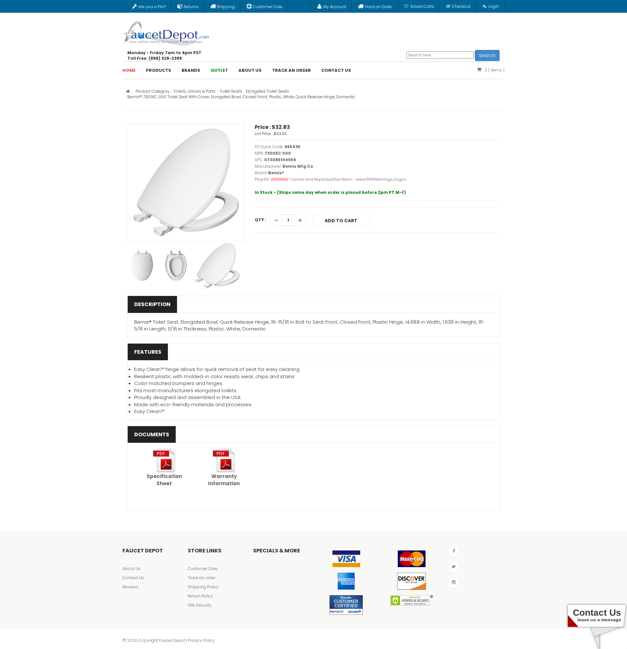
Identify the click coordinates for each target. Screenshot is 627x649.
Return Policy (200, 596)
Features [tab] (147, 352)
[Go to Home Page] (128, 91)
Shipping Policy (203, 587)
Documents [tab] (151, 434)
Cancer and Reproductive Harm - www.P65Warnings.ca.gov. (348, 179)
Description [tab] (152, 304)
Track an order (202, 577)
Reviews (130, 587)
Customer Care (202, 568)
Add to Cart (341, 220)
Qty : (260, 220)
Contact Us (133, 577)
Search (487, 55)
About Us (131, 568)
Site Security (200, 605)
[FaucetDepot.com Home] (166, 31)
